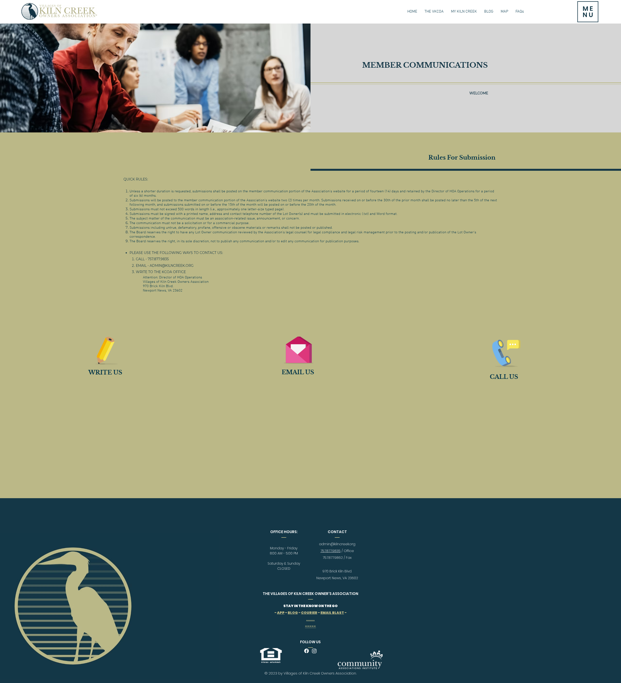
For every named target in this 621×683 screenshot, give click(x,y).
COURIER (309, 612)
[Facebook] (306, 651)
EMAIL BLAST (332, 612)
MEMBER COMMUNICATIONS (425, 65)
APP (281, 612)
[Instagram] (314, 651)
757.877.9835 (330, 550)
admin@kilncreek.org (337, 544)
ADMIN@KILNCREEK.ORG (172, 265)
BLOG (293, 612)
